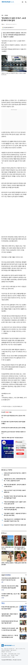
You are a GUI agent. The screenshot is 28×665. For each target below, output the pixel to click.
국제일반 (6, 15)
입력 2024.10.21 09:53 (10, 24)
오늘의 (6, 575)
